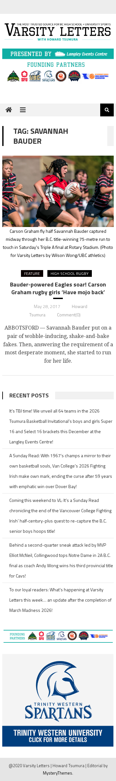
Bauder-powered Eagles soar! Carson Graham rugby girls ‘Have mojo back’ (58, 288)
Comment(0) (69, 314)
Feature (32, 273)
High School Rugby (70, 273)
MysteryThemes (57, 773)
